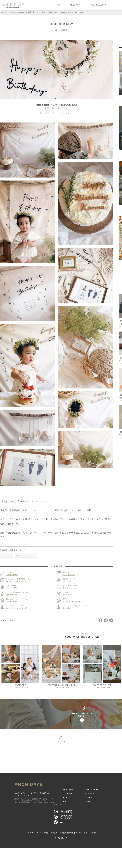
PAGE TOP (61, 741)
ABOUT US (29, 833)
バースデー (45, 113)
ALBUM (61, 30)
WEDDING (74, 5)
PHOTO (66, 801)
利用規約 (54, 833)
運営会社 (93, 833)
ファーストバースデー (62, 113)
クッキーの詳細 (81, 833)
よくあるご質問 (42, 833)
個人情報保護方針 (66, 833)
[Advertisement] (61, 766)
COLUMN (67, 793)
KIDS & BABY (97, 5)
